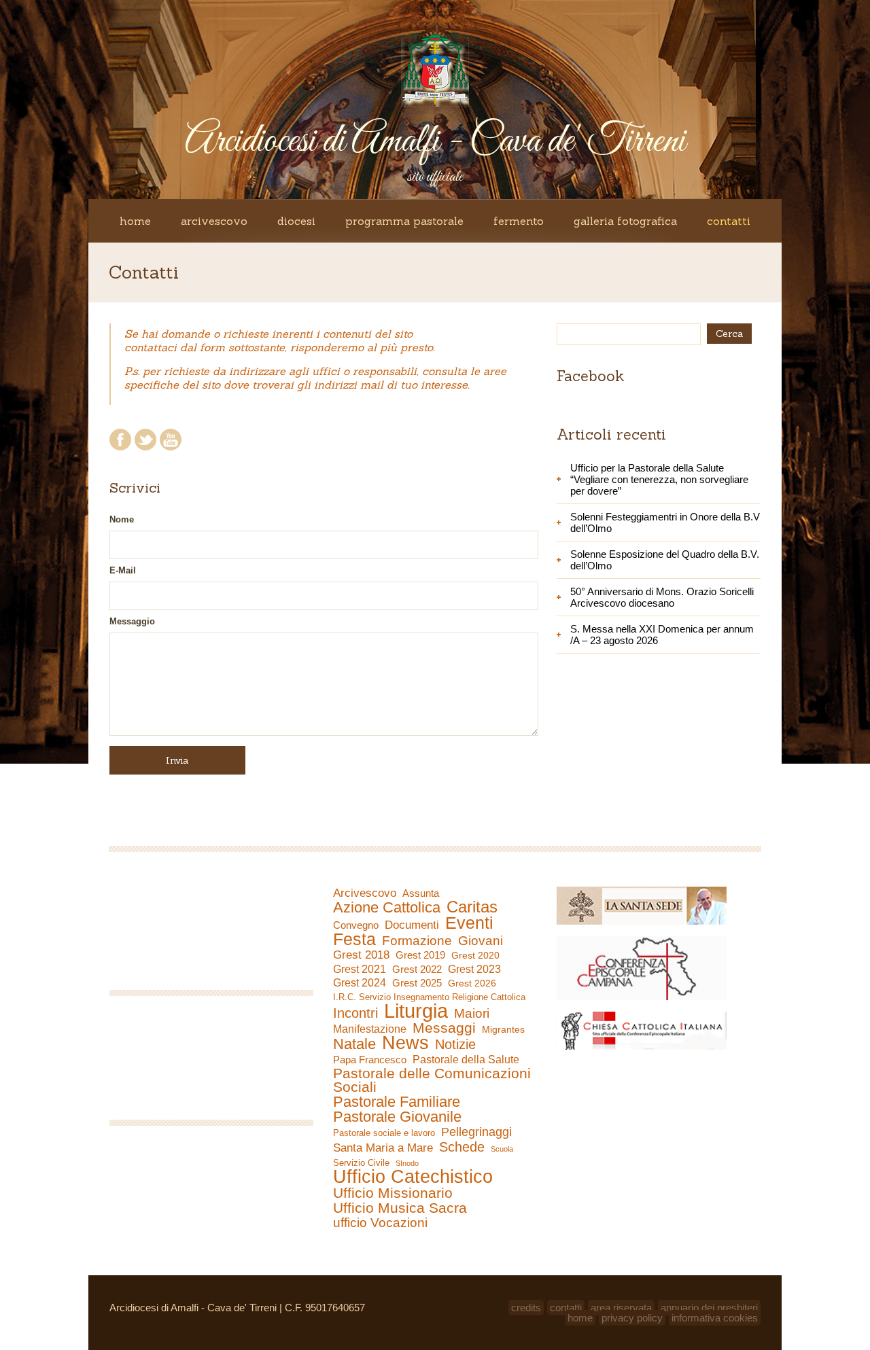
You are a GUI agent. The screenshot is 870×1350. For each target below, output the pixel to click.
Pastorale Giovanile (397, 1117)
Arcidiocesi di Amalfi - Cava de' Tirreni (435, 141)
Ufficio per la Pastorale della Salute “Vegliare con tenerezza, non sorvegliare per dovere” (659, 479)
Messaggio (132, 621)
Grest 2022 (417, 969)
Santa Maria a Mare (383, 1147)
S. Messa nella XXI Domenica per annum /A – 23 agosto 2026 (662, 634)
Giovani (480, 941)
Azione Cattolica (386, 907)
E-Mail (122, 570)
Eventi (469, 922)
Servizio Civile (361, 1163)
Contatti (728, 221)
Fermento (518, 221)
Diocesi (296, 221)
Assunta (420, 893)
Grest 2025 (417, 983)
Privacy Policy (632, 1318)
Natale (354, 1044)
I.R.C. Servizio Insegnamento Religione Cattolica (429, 997)
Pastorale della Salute (466, 1059)
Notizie (455, 1044)
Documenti (412, 924)
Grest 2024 (359, 983)
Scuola (502, 1149)
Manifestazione (369, 1029)
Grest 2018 (361, 954)
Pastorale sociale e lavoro (384, 1133)
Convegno (356, 925)
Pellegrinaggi (476, 1132)
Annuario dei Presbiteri (709, 1307)
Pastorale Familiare (396, 1102)
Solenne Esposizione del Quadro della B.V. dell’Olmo (664, 559)
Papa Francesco (369, 1059)
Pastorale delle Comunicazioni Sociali (432, 1080)
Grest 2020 (475, 955)
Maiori (471, 1013)
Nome (121, 519)
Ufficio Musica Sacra (400, 1208)
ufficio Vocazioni (380, 1223)
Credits (526, 1307)
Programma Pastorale (404, 221)
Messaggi (444, 1028)
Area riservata (621, 1307)
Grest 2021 (359, 969)
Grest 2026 (472, 983)
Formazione (417, 941)
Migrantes (503, 1029)
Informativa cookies (715, 1318)
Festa (354, 939)
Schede (462, 1147)
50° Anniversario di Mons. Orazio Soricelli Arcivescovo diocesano (662, 597)
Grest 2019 (420, 955)
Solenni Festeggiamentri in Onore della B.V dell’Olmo (665, 522)
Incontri (355, 1013)
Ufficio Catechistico (413, 1177)
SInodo (407, 1163)
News (405, 1043)
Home (135, 221)
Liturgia (416, 1011)
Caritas (472, 907)
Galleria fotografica (625, 221)
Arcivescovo (214, 221)
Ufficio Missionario (393, 1193)
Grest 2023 (474, 969)
